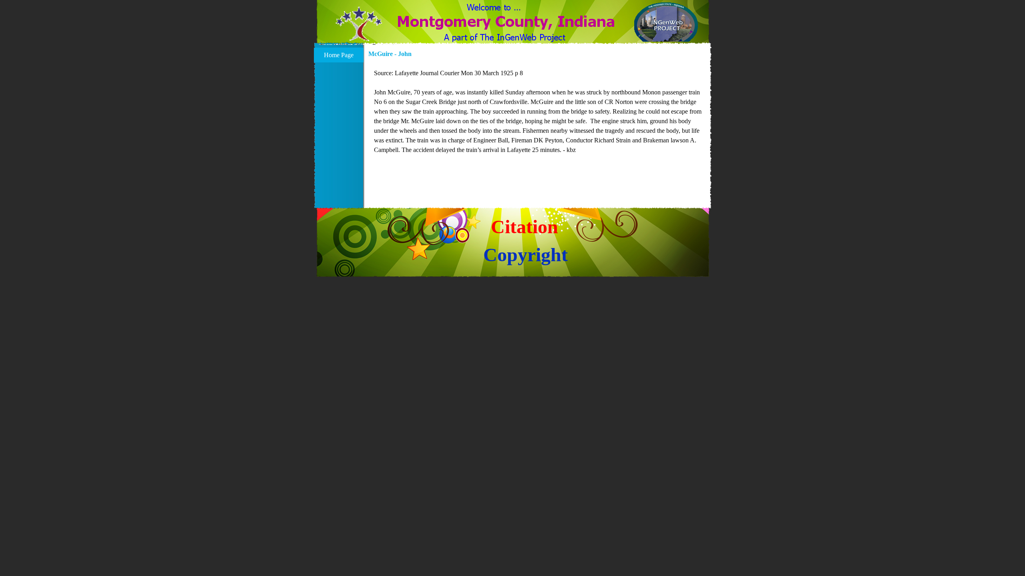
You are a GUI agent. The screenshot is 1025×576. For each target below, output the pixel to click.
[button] (359, 29)
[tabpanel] (537, 116)
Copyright (525, 254)
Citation (524, 226)
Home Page (339, 55)
